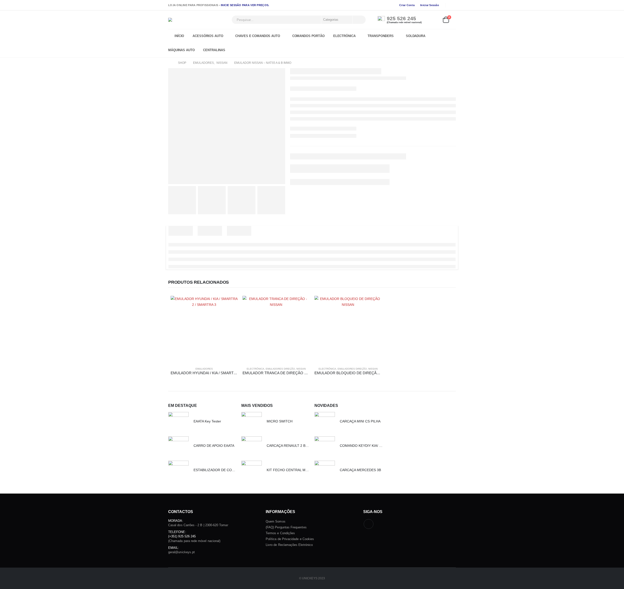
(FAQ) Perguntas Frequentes (286, 527)
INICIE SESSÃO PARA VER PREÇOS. (245, 5)
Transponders (381, 36)
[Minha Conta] (435, 20)
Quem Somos (275, 521)
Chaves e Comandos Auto (257, 36)
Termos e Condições (280, 533)
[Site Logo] (198, 20)
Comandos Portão (308, 36)
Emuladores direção (280, 368)
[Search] (359, 20)
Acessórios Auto (208, 36)
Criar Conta (407, 5)
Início (179, 36)
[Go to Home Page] (169, 63)
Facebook (368, 524)
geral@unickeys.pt (181, 552)
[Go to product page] (204, 329)
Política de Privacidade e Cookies (290, 539)
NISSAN (301, 368)
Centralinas (214, 50)
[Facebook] (452, 5)
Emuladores (204, 368)
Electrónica (344, 36)
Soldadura (415, 36)
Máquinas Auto (181, 50)
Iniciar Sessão (429, 5)
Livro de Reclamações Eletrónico (289, 545)
